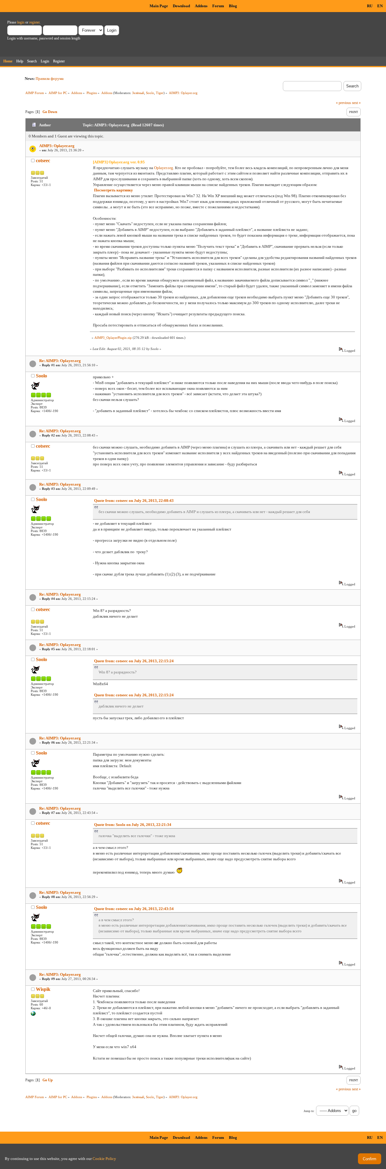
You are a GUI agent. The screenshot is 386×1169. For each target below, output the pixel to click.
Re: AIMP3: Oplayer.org (60, 360)
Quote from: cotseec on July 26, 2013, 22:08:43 (134, 500)
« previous (343, 103)
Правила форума (50, 78)
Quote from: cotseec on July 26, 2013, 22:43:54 (134, 908)
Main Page (159, 6)
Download (181, 6)
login (20, 22)
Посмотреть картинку (113, 190)
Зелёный (138, 93)
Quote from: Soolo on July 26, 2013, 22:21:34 (132, 824)
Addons (201, 6)
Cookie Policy (104, 1158)
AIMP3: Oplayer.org (56, 145)
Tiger (159, 93)
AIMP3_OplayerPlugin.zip (113, 337)
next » (356, 103)
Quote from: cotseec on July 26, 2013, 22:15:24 (134, 661)
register (34, 22)
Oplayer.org (163, 167)
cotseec (43, 160)
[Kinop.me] (33, 1014)
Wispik (43, 989)
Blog (233, 6)
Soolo (150, 93)
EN (380, 6)
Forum (218, 6)
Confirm (369, 1159)
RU (369, 6)
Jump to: (309, 1111)
